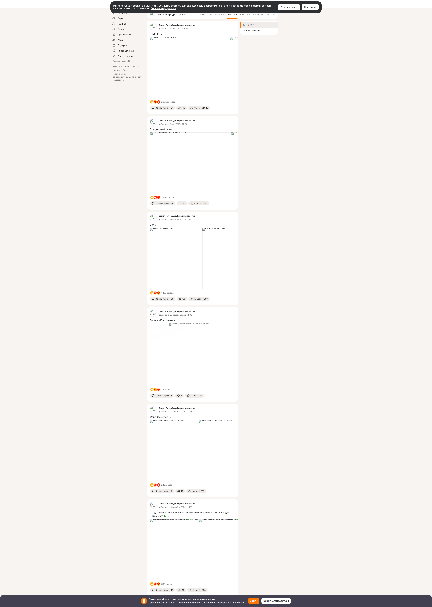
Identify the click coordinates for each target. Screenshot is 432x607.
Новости (117, 70)
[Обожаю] (159, 197)
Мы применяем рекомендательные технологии (128, 76)
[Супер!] (159, 102)
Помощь (135, 66)
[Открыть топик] (192, 34)
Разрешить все (289, 7)
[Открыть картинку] (189, 67)
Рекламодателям (121, 66)
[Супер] (159, 389)
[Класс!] (152, 102)
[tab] (201, 14)
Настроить (310, 7)
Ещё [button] (125, 70)
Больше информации (163, 8)
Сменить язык (119, 61)
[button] (162, 108)
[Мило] (155, 102)
